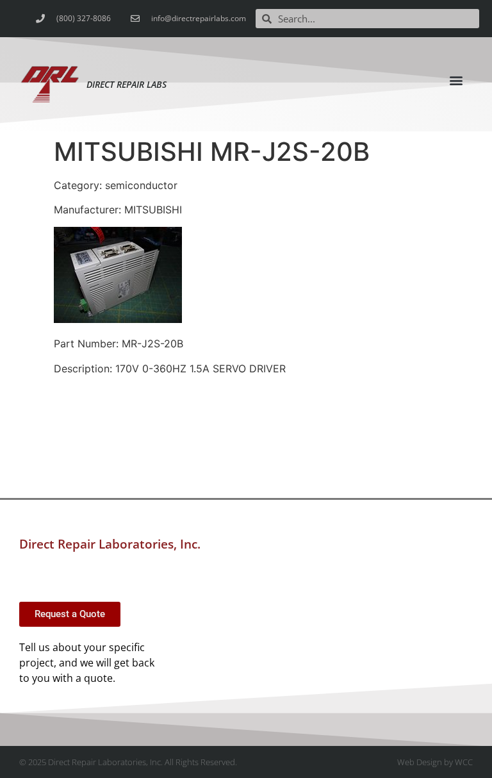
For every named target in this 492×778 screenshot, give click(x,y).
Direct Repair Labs (126, 84)
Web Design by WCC (435, 762)
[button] (456, 79)
